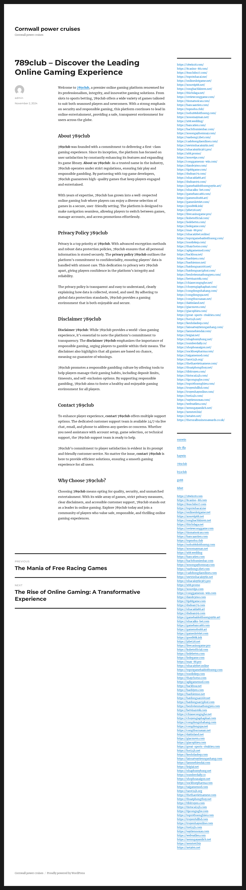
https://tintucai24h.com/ (192, 375)
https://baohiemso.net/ (191, 262)
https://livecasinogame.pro (193, 645)
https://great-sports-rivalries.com (198, 746)
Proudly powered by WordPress (66, 873)
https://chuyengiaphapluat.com (196, 718)
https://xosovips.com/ (191, 157)
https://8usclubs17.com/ (192, 72)
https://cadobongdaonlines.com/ (197, 141)
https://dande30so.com (191, 597)
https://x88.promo (188, 585)
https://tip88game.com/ (192, 169)
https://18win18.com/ (190, 64)
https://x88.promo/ (189, 153)
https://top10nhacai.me (191, 508)
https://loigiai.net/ (188, 335)
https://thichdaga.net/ (191, 93)
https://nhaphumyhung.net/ (194, 339)
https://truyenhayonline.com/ (195, 391)
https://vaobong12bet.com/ (194, 137)
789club (182, 464)
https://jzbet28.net (188, 641)
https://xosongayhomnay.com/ (196, 133)
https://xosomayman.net (192, 548)
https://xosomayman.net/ (193, 117)
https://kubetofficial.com (192, 649)
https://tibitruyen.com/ (191, 371)
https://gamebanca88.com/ (194, 194)
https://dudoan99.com (191, 613)
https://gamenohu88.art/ (192, 198)
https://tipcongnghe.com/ (193, 379)
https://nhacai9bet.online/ (193, 234)
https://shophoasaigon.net (193, 779)
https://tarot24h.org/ (190, 359)
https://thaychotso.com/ (192, 246)
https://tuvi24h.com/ (190, 396)
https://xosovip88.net (190, 516)
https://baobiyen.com (190, 690)
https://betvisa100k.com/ (192, 278)
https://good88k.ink (189, 637)
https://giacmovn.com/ (191, 307)
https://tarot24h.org (189, 791)
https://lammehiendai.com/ (194, 331)
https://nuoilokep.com (191, 674)
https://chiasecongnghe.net (194, 714)
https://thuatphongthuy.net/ (195, 367)
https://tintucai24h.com (192, 807)
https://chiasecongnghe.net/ (195, 282)
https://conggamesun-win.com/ (197, 161)
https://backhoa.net (189, 686)
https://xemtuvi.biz (189, 843)
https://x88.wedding (189, 552)
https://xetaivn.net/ (189, 416)
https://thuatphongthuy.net (194, 799)
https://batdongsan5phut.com (195, 702)
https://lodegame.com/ (191, 226)
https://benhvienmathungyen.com (198, 706)
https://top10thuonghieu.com (195, 815)
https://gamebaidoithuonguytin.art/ (199, 186)
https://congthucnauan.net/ (194, 299)
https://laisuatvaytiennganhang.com (199, 758)
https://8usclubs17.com (191, 504)
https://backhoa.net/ (190, 254)
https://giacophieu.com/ (192, 311)
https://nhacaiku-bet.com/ (193, 190)
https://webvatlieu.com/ (192, 404)
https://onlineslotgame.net (193, 512)
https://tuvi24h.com (189, 827)
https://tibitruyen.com (191, 803)
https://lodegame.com (190, 657)
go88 (180, 480)
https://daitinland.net (190, 734)
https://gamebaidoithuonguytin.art (198, 617)
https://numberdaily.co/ (192, 343)
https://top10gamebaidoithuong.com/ (200, 238)
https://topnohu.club (190, 540)
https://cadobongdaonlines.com (197, 573)
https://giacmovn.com (191, 738)
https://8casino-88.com (192, 500)
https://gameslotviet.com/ (193, 202)
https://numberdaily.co (191, 775)
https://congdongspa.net (192, 726)
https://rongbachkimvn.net (194, 520)
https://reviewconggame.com (195, 528)
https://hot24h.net (188, 750)
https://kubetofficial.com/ (193, 218)
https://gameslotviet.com (192, 633)
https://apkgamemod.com (193, 682)
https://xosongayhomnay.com (196, 565)
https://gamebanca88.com (193, 625)
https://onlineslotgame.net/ (194, 80)
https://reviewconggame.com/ (196, 97)
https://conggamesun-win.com (196, 593)
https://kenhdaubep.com (192, 754)
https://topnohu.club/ (190, 109)
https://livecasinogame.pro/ (194, 214)
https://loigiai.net (188, 766)
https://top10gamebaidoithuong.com (200, 670)
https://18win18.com (190, 496)
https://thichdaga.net (190, 524)
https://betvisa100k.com (192, 710)
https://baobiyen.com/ (191, 258)
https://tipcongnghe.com (192, 811)
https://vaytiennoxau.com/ (193, 400)
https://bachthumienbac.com (195, 560)
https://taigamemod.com (192, 787)
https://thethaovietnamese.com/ (197, 363)
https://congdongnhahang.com (196, 722)
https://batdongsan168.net (193, 698)
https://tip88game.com (191, 601)
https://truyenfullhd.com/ (193, 387)
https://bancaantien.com (192, 536)
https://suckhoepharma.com (195, 783)
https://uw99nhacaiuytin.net (195, 577)
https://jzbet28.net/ (189, 210)
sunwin (181, 439)
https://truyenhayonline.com (195, 823)
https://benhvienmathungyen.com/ (199, 274)
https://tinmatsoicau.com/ (193, 101)
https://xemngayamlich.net (194, 839)
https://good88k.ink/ (190, 206)
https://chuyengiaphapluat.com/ (197, 286)
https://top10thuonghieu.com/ (196, 383)
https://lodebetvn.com (191, 653)
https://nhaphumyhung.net (194, 770)
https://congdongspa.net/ (193, 295)
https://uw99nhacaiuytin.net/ (195, 145)
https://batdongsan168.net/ (194, 266)
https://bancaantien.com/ (193, 105)
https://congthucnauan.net (194, 730)
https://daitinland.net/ (191, 303)
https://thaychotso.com (191, 678)
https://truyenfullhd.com (192, 819)
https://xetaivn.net (188, 847)
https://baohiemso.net (191, 694)
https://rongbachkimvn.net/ (194, 89)
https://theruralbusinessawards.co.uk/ (201, 420)
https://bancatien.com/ (191, 125)
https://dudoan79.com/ (191, 173)
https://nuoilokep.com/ (191, 242)
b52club (182, 472)
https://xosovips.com (190, 589)
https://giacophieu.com (191, 742)
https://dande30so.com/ (192, 165)
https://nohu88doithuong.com (196, 544)
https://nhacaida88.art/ (191, 177)
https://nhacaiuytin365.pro (194, 581)
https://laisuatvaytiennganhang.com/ (200, 327)
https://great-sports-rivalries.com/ (199, 315)
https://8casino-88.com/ (192, 68)
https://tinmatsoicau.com (193, 532)
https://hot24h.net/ (189, 319)
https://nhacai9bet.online (193, 666)
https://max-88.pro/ (190, 230)
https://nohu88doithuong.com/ (196, 113)
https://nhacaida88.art (191, 609)
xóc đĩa (181, 447)
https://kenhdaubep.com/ (193, 323)
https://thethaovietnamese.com (196, 795)
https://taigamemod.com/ (193, 355)
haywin (181, 456)
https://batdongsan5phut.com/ (196, 270)
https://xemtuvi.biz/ (189, 412)
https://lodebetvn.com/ (191, 222)
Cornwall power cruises (47, 29)
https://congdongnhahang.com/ (197, 290)
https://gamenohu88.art (192, 629)
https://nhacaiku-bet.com (193, 621)
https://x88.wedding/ (190, 121)
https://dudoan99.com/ (191, 181)
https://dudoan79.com (191, 605)
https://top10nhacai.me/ (192, 76)
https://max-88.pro (189, 661)
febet (180, 488)
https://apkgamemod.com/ (193, 250)
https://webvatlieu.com (191, 835)
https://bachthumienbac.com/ (195, 129)
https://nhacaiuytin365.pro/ (194, 149)
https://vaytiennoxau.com (193, 831)
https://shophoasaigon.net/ (194, 347)
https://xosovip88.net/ (191, 85)
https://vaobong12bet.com (193, 569)
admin (19, 97)
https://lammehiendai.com (193, 762)
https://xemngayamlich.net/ (194, 408)
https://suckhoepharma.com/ (195, 351)
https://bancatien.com (191, 556)
